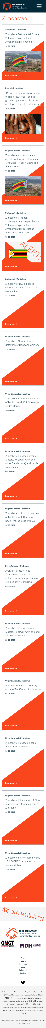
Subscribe (23, 970)
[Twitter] (23, 983)
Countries (23, 964)
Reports (23, 961)
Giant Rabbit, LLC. (24, 1023)
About (23, 967)
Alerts (23, 958)
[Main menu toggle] (39, 6)
